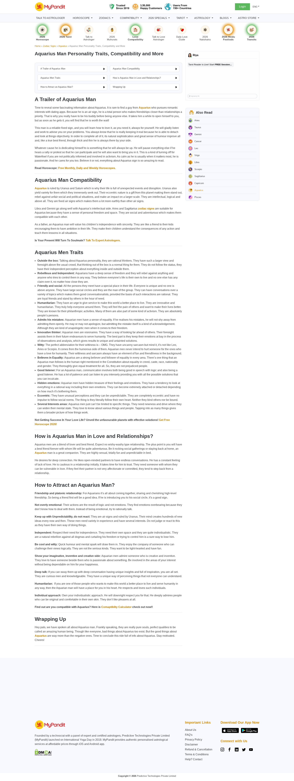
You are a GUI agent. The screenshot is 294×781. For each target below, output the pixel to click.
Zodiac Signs (49, 46)
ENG (255, 6)
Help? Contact (193, 759)
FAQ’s (188, 734)
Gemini (197, 134)
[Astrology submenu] (212, 18)
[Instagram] (223, 750)
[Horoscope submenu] (92, 18)
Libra (196, 162)
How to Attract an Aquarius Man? (56, 87)
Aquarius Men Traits (50, 78)
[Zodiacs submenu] (112, 18)
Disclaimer (191, 744)
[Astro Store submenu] (258, 18)
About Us (190, 729)
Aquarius (62, 46)
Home (37, 46)
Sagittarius (199, 176)
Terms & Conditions (197, 754)
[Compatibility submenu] (141, 18)
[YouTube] (251, 750)
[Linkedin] (236, 750)
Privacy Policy (193, 739)
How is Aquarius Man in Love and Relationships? (137, 78)
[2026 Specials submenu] (169, 18)
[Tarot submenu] (187, 18)
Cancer (197, 141)
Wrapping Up (119, 87)
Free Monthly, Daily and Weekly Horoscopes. (87, 168)
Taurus (197, 127)
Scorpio (198, 169)
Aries (197, 120)
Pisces (197, 197)
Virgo (197, 155)
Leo (196, 148)
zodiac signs (146, 208)
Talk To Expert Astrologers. (103, 240)
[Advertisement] (146, 690)
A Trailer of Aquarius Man (52, 68)
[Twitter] (244, 750)
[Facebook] (229, 750)
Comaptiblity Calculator (116, 607)
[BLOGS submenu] (231, 18)
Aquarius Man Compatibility (126, 68)
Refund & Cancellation (198, 749)
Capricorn (199, 183)
